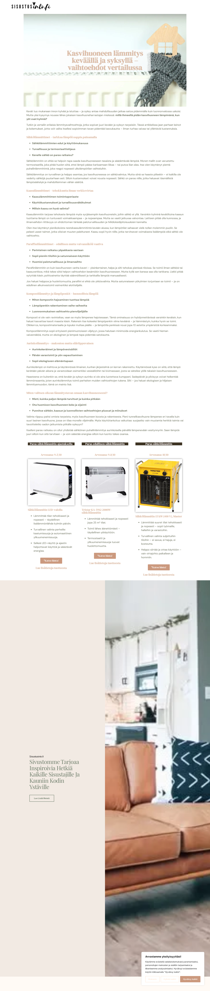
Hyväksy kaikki (190, 979)
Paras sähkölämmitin (158, 444)
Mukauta (152, 979)
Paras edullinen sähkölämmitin (105, 444)
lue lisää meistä (42, 798)
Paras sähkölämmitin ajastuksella (51, 444)
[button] (68, 7)
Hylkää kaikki (170, 979)
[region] (172, 968)
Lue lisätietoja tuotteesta (51, 568)
